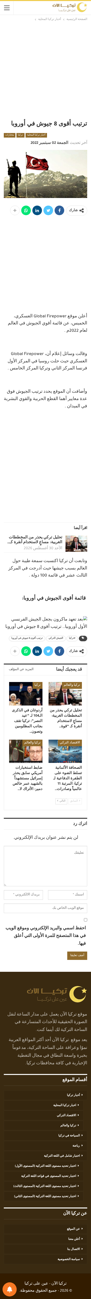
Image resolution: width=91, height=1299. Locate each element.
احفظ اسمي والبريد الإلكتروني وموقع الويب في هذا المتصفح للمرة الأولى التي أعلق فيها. (46, 936)
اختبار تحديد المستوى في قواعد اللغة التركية (48, 1176)
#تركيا (72, 638)
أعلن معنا (74, 1239)
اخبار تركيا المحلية (64, 1105)
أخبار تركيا (73, 1095)
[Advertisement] (45, 70)
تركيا (20, 135)
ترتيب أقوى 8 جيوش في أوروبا (27, 638)
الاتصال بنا (73, 1249)
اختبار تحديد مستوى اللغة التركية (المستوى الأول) (45, 1166)
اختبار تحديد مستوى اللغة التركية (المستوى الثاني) (45, 1196)
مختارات (9, 135)
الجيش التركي (56, 638)
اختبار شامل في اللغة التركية (62, 1156)
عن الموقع (73, 1229)
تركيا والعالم (72, 685)
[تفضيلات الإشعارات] (10, 1289)
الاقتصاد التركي (70, 743)
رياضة (76, 1146)
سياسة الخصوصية (69, 1259)
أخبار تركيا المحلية (36, 135)
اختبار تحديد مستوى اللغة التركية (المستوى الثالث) (44, 1186)
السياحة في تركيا (69, 1135)
